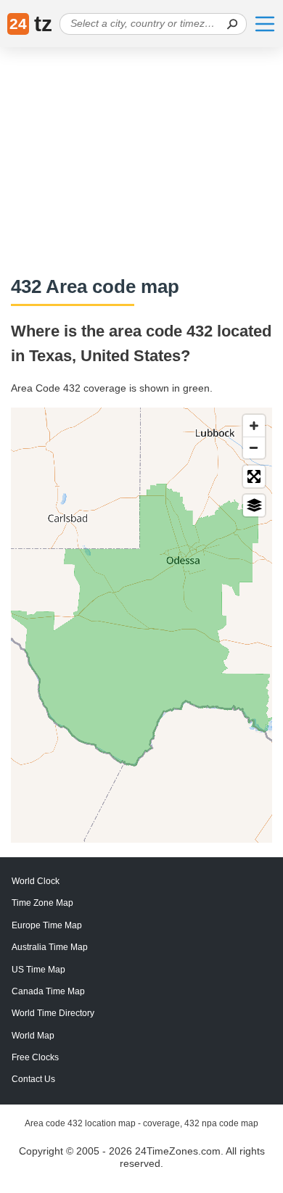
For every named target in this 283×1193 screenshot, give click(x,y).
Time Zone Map (42, 903)
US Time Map (38, 970)
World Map (33, 1036)
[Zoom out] (254, 447)
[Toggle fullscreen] (254, 476)
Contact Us (33, 1079)
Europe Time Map (47, 925)
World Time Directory (53, 1013)
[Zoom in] (254, 426)
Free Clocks (35, 1057)
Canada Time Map (48, 991)
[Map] (141, 625)
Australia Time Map (50, 947)
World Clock (36, 881)
